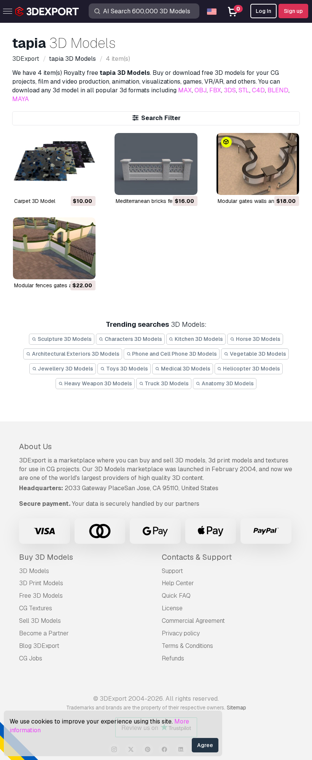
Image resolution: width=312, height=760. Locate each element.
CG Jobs (30, 658)
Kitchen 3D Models (198, 339)
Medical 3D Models (185, 368)
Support (172, 571)
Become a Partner (44, 633)
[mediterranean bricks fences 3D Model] (156, 164)
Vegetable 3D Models (257, 353)
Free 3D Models (41, 596)
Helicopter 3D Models (251, 368)
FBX (215, 90)
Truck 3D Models (166, 383)
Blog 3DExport (39, 646)
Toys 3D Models (126, 368)
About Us (35, 446)
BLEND (277, 90)
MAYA (20, 99)
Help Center (178, 583)
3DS (230, 90)
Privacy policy (181, 633)
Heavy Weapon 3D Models (97, 383)
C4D (258, 90)
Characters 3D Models (132, 339)
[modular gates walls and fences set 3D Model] (257, 164)
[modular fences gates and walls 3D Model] (54, 248)
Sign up (293, 11)
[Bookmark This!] (84, 184)
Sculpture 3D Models (64, 339)
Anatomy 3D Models (227, 383)
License (172, 608)
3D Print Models (41, 583)
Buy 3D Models (46, 557)
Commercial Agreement (193, 621)
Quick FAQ (176, 596)
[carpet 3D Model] (54, 164)
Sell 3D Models (40, 621)
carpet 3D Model (34, 201)
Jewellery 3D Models (65, 368)
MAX (185, 90)
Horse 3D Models (257, 339)
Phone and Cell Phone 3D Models (174, 353)
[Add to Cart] (69, 184)
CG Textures (35, 608)
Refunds (173, 658)
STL (244, 90)
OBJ (200, 90)
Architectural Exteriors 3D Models (75, 353)
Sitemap (236, 707)
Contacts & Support (197, 557)
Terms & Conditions (187, 646)
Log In (263, 11)
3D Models (34, 571)
